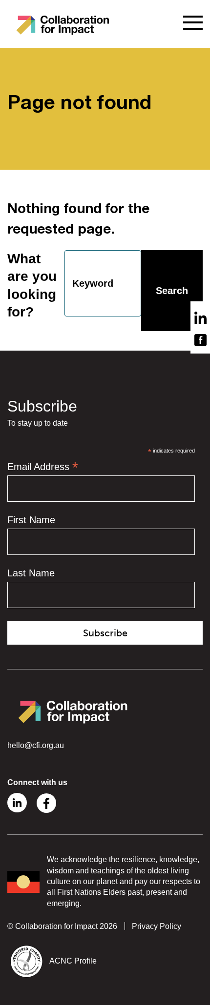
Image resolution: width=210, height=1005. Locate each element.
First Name (31, 519)
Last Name (31, 573)
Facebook (46, 803)
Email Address (42, 466)
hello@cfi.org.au (35, 745)
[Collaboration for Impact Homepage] (63, 24)
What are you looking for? (32, 285)
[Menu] (193, 23)
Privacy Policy (156, 926)
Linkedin (17, 802)
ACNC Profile (73, 961)
